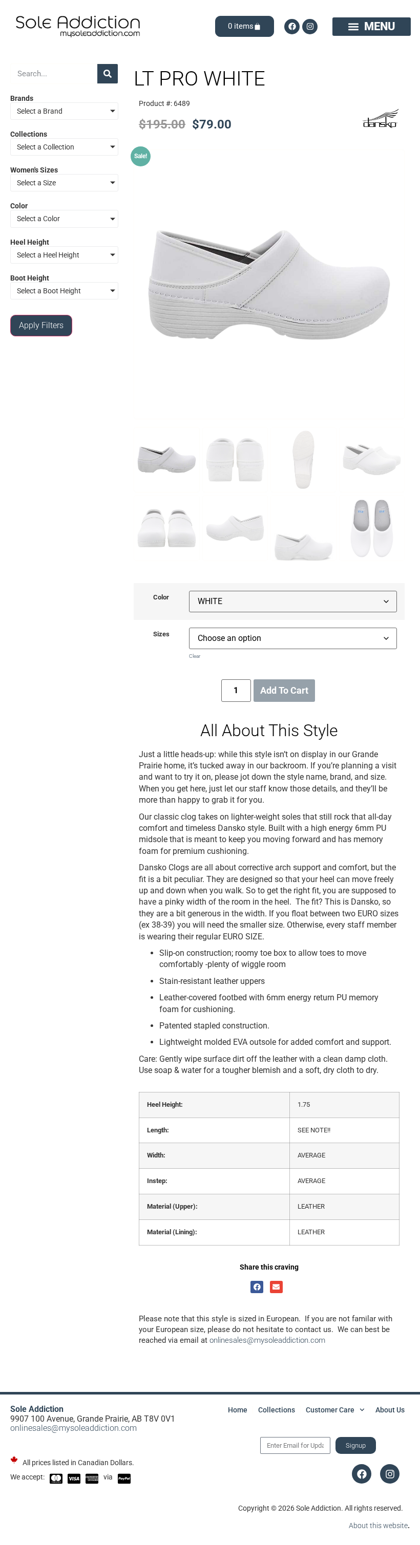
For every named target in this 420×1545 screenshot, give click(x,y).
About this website (378, 1525)
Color (161, 597)
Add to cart (284, 690)
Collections (276, 1410)
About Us (390, 1410)
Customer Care (330, 1410)
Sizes (161, 634)
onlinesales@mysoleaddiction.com (267, 1340)
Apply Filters (41, 325)
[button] (371, 26)
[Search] (107, 73)
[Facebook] (292, 26)
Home (237, 1410)
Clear (194, 656)
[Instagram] (310, 26)
